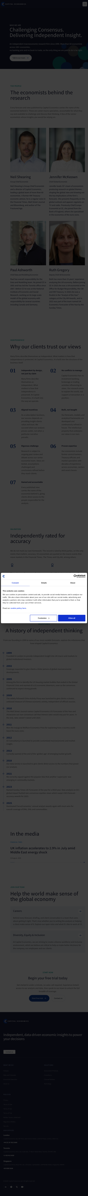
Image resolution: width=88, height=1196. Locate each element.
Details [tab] (44, 583)
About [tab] (72, 583)
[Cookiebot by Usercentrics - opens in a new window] (75, 576)
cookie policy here (18, 608)
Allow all (71, 618)
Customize (42, 618)
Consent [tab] (15, 583)
